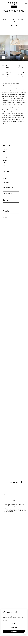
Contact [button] (14, 134)
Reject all (14, 623)
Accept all (14, 631)
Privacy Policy (11, 511)
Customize (14, 627)
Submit (14, 500)
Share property (14, 128)
